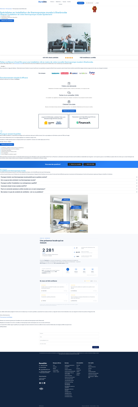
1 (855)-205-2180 (3, 328)
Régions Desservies (92, 366)
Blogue (89, 370)
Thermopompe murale (69, 378)
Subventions (58, 1)
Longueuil (78, 373)
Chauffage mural (68, 391)
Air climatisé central (68, 396)
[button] (69, 66)
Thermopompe (9, 8)
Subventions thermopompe (93, 373)
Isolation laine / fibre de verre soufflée (69, 373)
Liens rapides (91, 362)
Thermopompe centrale (69, 380)
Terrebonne (79, 370)
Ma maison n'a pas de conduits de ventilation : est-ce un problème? (22, 192)
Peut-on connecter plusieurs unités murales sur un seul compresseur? (23, 189)
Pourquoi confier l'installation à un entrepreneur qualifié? (19, 183)
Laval (77, 366)
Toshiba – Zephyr (56, 371)
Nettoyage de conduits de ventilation (69, 387)
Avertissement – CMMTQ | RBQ (93, 377)
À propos (64, 1)
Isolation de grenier (68, 375)
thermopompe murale (18, 63)
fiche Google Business (53, 305)
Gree (54, 365)
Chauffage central (68, 393)
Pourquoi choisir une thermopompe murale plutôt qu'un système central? (24, 177)
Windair (54, 368)
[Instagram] (42, 383)
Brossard (78, 368)
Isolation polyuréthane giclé (70, 371)
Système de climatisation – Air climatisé (70, 366)
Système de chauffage (69, 382)
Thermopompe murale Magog (6, 317)
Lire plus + (3, 66)
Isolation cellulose (68, 369)
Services (52, 1)
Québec (78, 371)
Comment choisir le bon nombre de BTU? (14, 186)
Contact (60, 4)
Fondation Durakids (92, 371)
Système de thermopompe (70, 377)
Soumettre (95, 347)
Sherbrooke (2, 8)
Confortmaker (55, 370)
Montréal (78, 365)
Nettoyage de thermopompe (67, 384)
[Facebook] (40, 383)
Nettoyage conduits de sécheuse (69, 390)
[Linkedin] (44, 383)
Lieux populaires (79, 362)
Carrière (69, 1)
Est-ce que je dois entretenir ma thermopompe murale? (18, 180)
